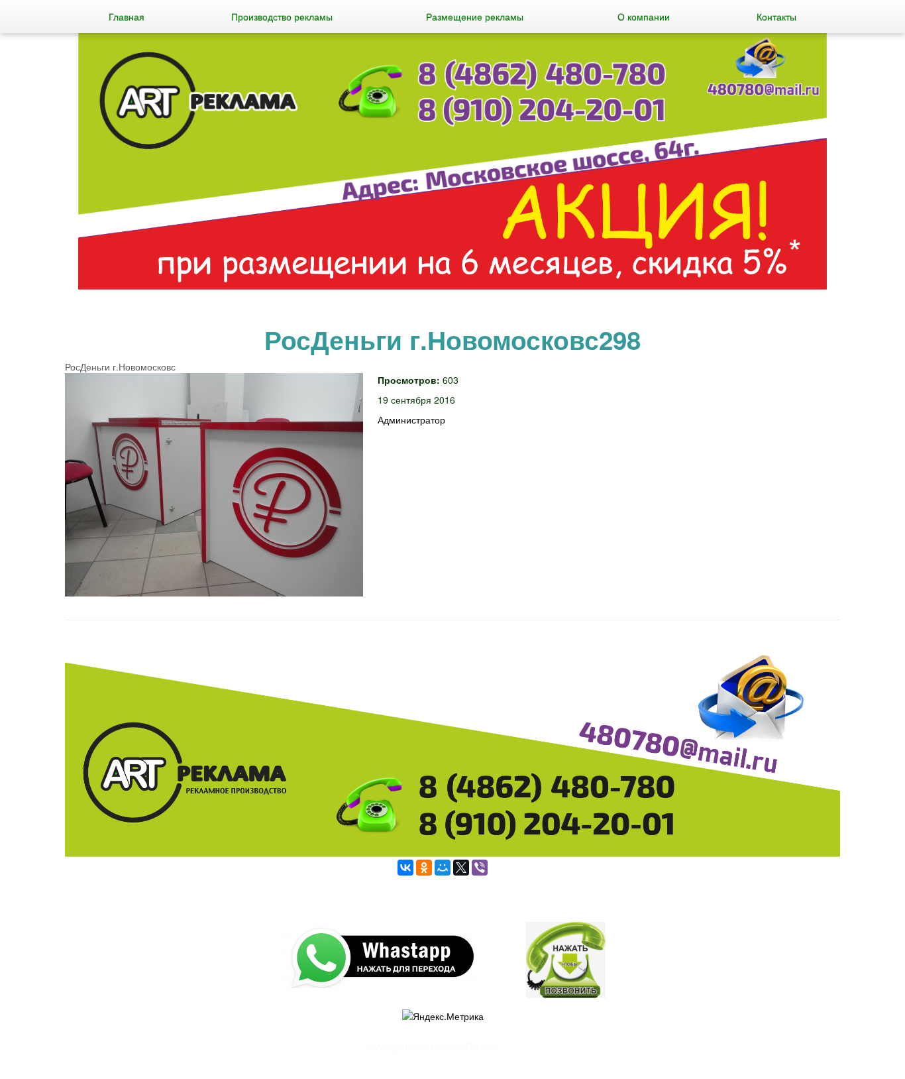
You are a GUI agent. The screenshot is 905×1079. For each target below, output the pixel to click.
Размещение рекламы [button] (474, 16)
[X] (461, 868)
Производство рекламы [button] (282, 16)
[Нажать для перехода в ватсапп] (452, 163)
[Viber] (480, 868)
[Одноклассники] (424, 868)
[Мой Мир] (443, 868)
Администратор (411, 419)
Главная (126, 16)
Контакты (776, 16)
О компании (643, 16)
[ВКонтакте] (405, 868)
